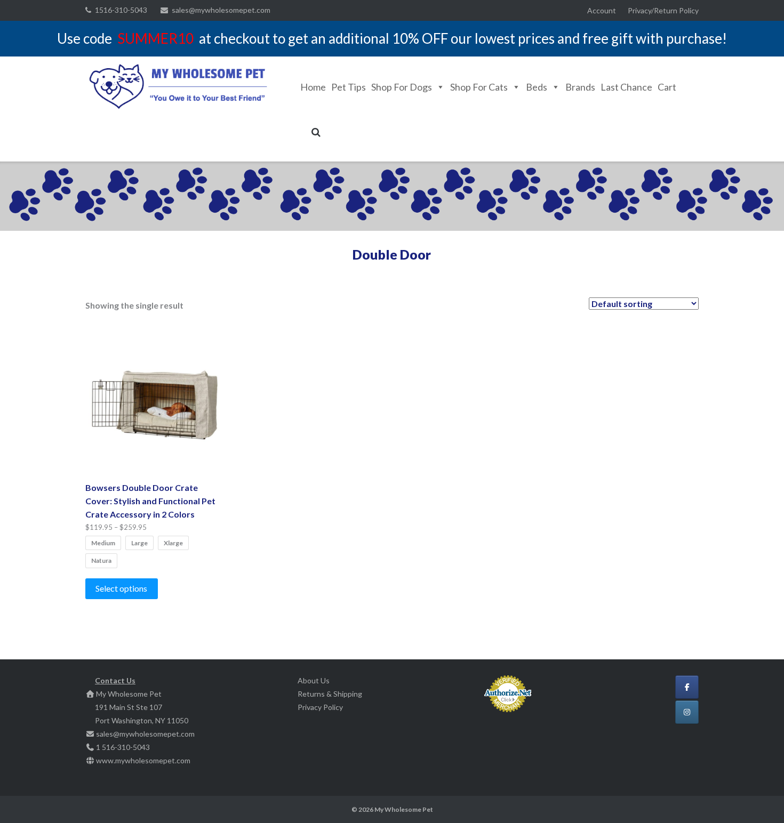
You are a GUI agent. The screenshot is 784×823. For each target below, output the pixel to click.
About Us (314, 680)
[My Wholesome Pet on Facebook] (687, 687)
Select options (121, 588)
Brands (580, 87)
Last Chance (626, 87)
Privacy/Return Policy (663, 10)
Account (601, 10)
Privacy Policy (320, 707)
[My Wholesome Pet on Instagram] (687, 712)
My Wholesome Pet (403, 809)
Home (313, 87)
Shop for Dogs (401, 87)
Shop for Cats (479, 87)
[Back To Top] (758, 797)
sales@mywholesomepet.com (221, 9)
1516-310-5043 (121, 9)
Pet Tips (348, 87)
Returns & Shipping (330, 693)
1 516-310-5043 (123, 747)
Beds (536, 87)
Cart (667, 87)
